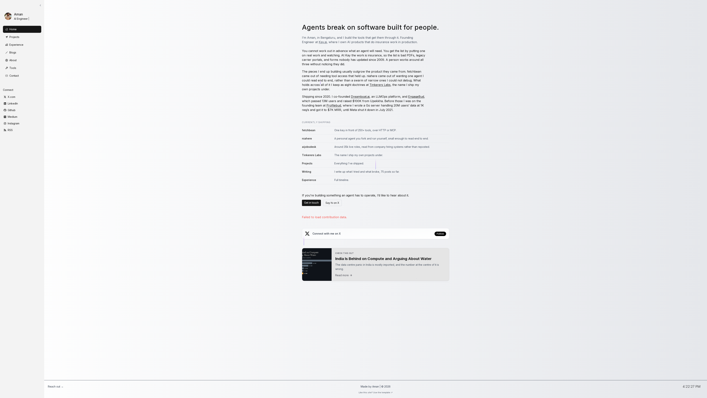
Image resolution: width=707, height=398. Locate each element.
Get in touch (311, 202)
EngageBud (416, 96)
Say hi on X (332, 202)
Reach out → (56, 386)
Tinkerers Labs (380, 85)
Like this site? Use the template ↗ (376, 392)
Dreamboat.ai (360, 96)
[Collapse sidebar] (40, 5)
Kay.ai (323, 42)
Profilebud (333, 105)
